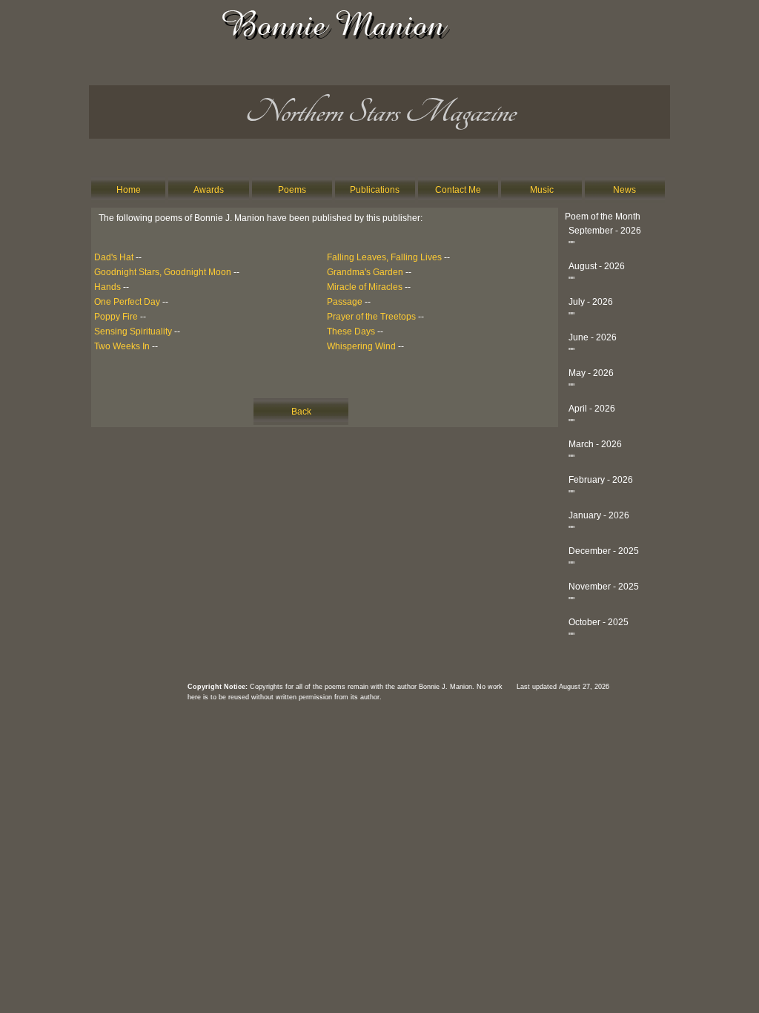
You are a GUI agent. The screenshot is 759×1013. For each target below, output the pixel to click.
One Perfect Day (127, 302)
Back (301, 411)
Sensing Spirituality (133, 331)
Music (542, 190)
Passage (344, 302)
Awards (208, 190)
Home (128, 190)
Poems (292, 190)
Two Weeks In (122, 346)
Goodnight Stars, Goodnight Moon (162, 272)
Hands (107, 287)
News (624, 190)
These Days (351, 331)
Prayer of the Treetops (371, 316)
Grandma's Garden (365, 272)
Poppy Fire (116, 316)
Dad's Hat (113, 257)
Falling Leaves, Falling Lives (384, 257)
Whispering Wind (361, 346)
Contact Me (458, 190)
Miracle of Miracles (364, 287)
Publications (375, 190)
